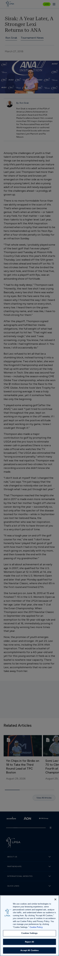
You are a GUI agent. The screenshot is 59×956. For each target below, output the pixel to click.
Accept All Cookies (29, 950)
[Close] (55, 899)
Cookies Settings (29, 933)
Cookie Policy (36, 927)
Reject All (29, 942)
